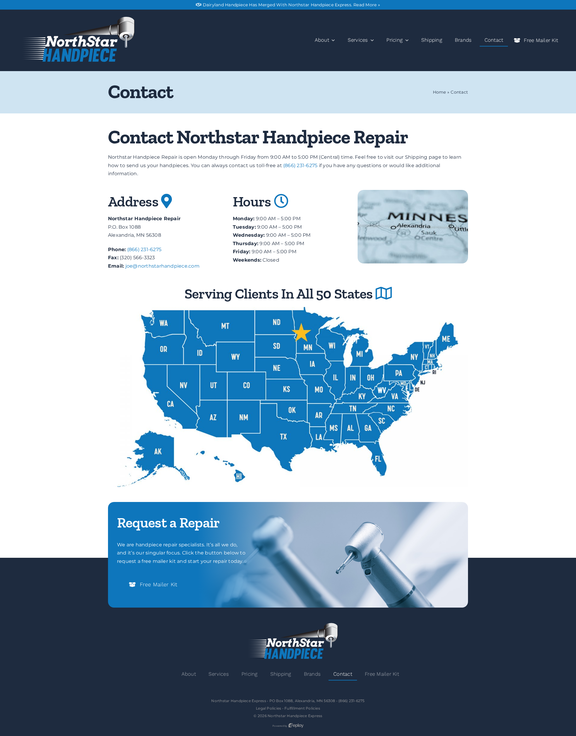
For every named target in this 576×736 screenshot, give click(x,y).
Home (439, 92)
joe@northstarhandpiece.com (162, 266)
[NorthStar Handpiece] (75, 18)
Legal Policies (268, 708)
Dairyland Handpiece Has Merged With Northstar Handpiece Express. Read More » (291, 5)
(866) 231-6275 (300, 165)
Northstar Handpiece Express (295, 715)
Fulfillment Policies (302, 708)
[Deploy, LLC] (296, 725)
